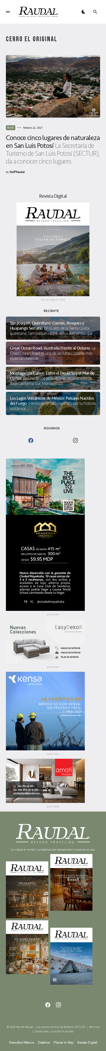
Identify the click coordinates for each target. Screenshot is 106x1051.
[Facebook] (30, 440)
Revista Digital (87, 1042)
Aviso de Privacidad (62, 1031)
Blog (10, 128)
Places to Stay (63, 1042)
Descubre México (21, 1042)
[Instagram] (75, 440)
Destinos (44, 1042)
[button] (8, 11)
